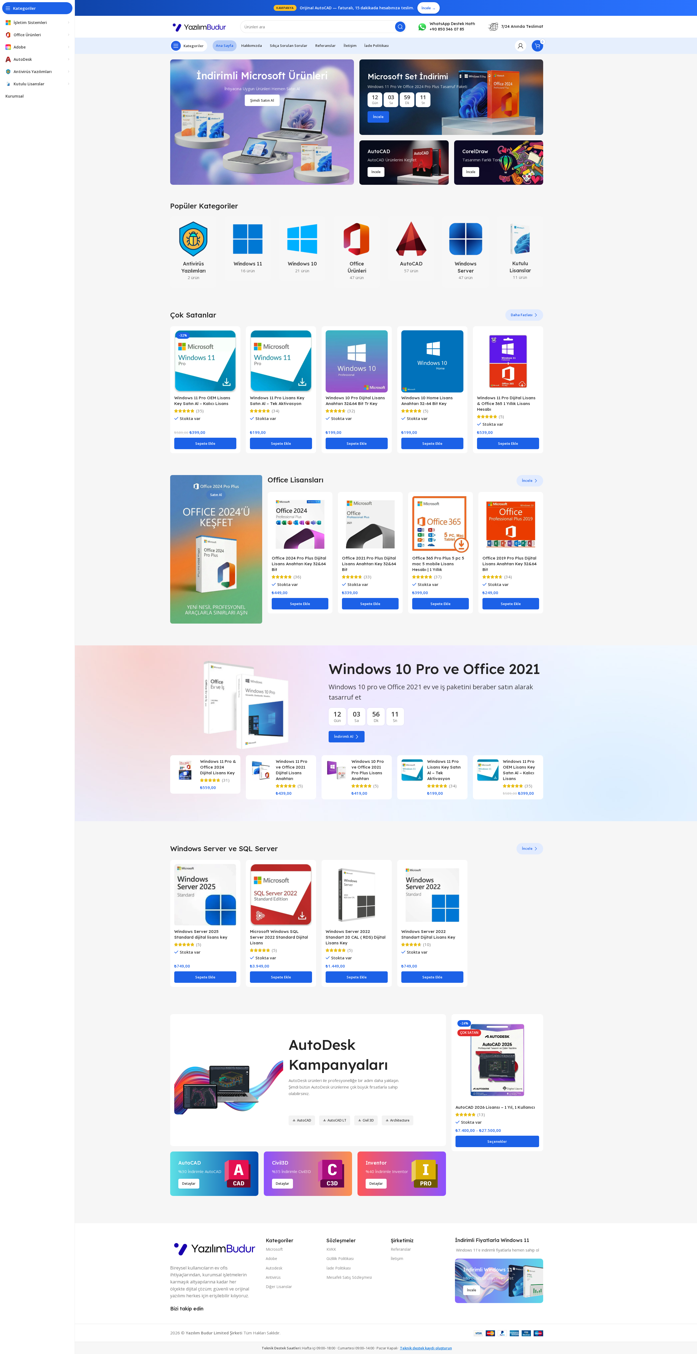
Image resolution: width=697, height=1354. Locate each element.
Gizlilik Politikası (340, 1258)
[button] (205, 443)
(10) (427, 944)
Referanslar (401, 1249)
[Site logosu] (199, 26)
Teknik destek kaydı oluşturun (426, 1348)
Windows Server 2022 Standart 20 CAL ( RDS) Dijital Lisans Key (356, 937)
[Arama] (400, 27)
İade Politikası (338, 1268)
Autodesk (274, 1268)
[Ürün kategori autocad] (411, 248)
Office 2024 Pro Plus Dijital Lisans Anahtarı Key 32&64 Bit (299, 563)
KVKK (331, 1249)
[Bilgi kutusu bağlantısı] (446, 26)
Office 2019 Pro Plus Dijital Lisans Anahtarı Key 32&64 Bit (509, 563)
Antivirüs (273, 1277)
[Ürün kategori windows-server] (466, 251)
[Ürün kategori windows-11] (248, 248)
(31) (226, 780)
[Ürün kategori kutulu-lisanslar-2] (520, 251)
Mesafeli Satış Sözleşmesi (349, 1277)
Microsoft (274, 1249)
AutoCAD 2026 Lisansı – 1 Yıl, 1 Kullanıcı (495, 1107)
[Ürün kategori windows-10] (302, 248)
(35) (200, 411)
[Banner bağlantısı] (451, 97)
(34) (275, 411)
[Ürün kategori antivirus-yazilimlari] (193, 251)
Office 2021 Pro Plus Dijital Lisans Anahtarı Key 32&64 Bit (369, 563)
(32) (351, 411)
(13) (481, 1115)
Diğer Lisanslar (279, 1286)
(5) (425, 411)
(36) (297, 577)
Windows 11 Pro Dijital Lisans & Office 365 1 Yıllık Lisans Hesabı (506, 403)
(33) (367, 577)
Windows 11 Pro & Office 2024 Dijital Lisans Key (218, 767)
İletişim (397, 1258)
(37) (438, 577)
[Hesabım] (520, 45)
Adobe (271, 1258)
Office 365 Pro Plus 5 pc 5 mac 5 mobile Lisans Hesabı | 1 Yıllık (438, 563)
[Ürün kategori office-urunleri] (357, 251)
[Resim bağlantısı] (215, 1247)
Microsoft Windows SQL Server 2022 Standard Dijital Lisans (279, 937)
